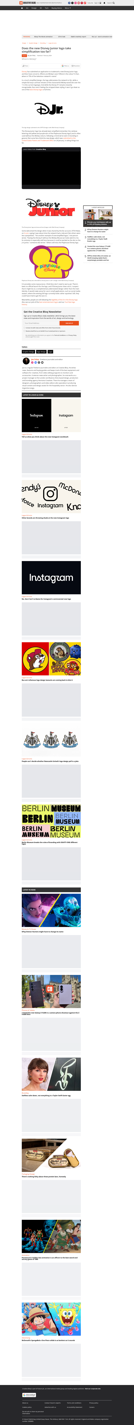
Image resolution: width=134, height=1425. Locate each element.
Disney (24, 71)
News (24, 56)
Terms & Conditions (60, 335)
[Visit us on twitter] (72, 3)
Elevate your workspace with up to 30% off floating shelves (99, 223)
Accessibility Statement (74, 1407)
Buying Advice (57, 8)
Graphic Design (33, 43)
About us (25, 1403)
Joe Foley (32, 55)
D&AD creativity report (78, 37)
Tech (46, 8)
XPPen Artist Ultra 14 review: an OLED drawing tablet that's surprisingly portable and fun (99, 258)
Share (26, 66)
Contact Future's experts (53, 1403)
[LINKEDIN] (36, 362)
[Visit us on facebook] (69, 3)
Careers (91, 1407)
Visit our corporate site (92, 1389)
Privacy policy (93, 1403)
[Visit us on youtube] (78, 3)
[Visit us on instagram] (75, 3)
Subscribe (90, 3)
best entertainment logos (48, 302)
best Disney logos (36, 90)
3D (41, 8)
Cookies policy (26, 1407)
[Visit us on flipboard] (85, 3)
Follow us (66, 66)
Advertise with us (50, 1407)
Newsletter (77, 66)
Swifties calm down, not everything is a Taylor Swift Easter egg (97, 239)
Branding (43, 43)
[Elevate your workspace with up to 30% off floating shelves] (98, 218)
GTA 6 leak (61, 37)
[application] (51, 168)
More (67, 8)
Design (34, 8)
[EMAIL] (42, 362)
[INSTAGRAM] (32, 362)
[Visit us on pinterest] (82, 3)
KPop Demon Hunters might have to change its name (97, 230)
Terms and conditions (74, 1403)
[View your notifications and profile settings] (104, 3)
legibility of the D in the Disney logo (65, 300)
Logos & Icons (52, 43)
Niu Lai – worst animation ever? (102, 37)
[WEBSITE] (39, 362)
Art (27, 8)
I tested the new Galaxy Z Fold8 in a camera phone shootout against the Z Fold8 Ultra (98, 249)
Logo (50, 352)
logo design (41, 352)
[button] (111, 3)
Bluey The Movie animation (43, 37)
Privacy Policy (73, 335)
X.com (26, 233)
